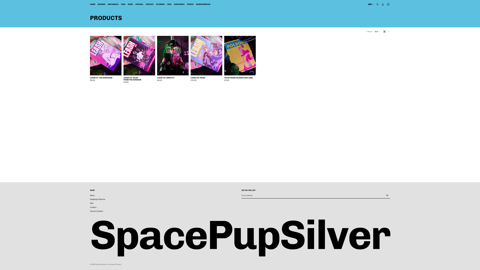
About (92, 195)
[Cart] (388, 4)
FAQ (91, 203)
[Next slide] (118, 55)
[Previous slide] (94, 55)
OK (387, 195)
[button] (377, 31)
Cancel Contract (96, 211)
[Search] (377, 4)
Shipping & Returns (97, 199)
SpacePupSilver (101, 264)
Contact (93, 207)
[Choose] (118, 71)
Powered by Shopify (114, 264)
